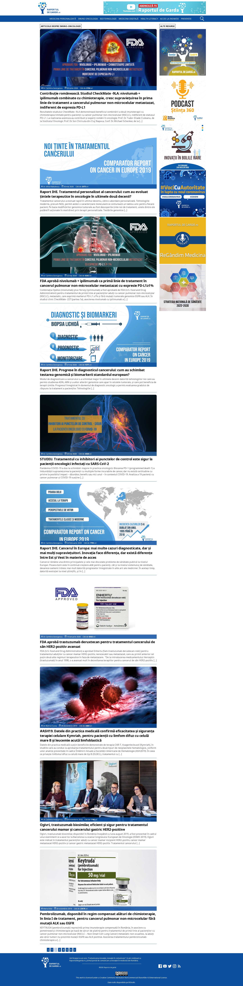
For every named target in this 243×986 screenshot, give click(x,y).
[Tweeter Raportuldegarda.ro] (170, 967)
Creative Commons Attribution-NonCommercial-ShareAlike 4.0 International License (133, 977)
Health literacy (149, 18)
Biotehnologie (108, 18)
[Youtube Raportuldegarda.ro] (165, 967)
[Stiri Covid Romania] (182, 75)
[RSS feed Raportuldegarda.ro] (179, 967)
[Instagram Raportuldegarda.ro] (174, 967)
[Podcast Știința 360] (182, 122)
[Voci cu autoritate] (182, 216)
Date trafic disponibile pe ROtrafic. (121, 982)
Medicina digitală (128, 18)
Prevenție (186, 18)
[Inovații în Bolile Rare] (182, 169)
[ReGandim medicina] (182, 263)
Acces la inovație (169, 18)
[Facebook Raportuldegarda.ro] (160, 967)
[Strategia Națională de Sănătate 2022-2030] (182, 310)
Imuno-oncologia (88, 18)
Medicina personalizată (63, 18)
